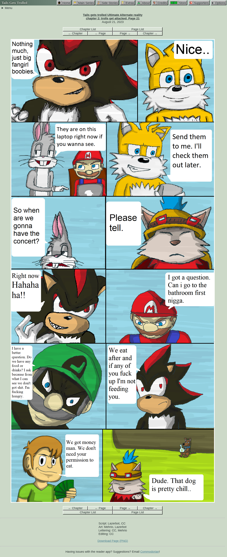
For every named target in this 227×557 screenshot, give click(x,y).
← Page (100, 33)
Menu (8, 8)
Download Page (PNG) (113, 541)
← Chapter (75, 33)
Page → (125, 33)
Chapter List (88, 29)
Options (220, 3)
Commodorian (149, 551)
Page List (137, 29)
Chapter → (150, 33)
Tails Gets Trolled (14, 2)
